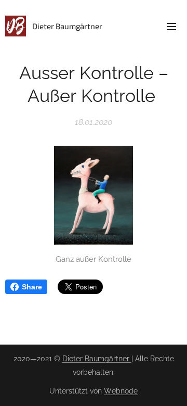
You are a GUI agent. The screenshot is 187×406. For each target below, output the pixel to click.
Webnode (121, 391)
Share (32, 287)
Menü (171, 26)
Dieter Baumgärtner (96, 358)
